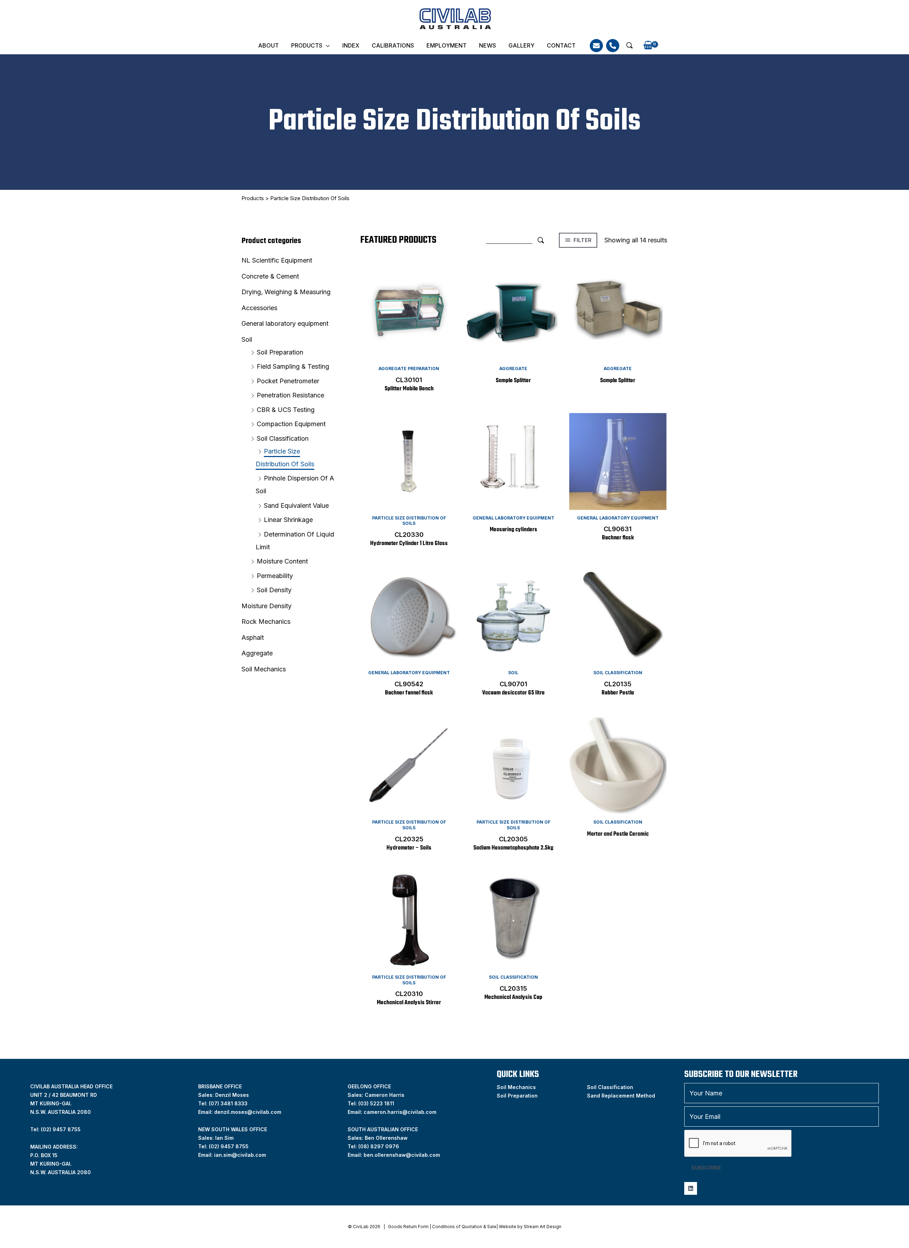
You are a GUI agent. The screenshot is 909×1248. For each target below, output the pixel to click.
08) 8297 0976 (379, 1146)
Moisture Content (282, 561)
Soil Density (274, 590)
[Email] (596, 45)
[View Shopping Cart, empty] (648, 45)
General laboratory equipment (284, 323)
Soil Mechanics (263, 669)
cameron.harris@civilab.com (400, 1112)
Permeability (275, 575)
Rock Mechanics (265, 621)
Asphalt (252, 637)
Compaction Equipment (291, 424)
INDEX (350, 45)
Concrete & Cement (270, 276)
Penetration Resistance (290, 395)
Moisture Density (266, 606)
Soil (246, 339)
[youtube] (690, 1188)
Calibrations (393, 45)
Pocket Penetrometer (288, 381)
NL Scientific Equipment (276, 260)
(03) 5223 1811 (376, 1103)
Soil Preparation (280, 352)
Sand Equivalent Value (296, 505)
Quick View (408, 354)
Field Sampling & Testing (293, 366)
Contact (561, 45)
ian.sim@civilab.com (240, 1155)
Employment (446, 45)
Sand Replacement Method (621, 1096)
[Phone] (612, 45)
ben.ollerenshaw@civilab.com (402, 1155)
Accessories (259, 308)
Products (306, 45)
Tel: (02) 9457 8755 (55, 1129)
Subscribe (706, 1168)
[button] (629, 45)
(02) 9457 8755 (229, 1146)
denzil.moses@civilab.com (247, 1112)
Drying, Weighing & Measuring (286, 292)
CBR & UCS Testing (286, 409)
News (487, 45)
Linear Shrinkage (288, 519)
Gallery (521, 45)
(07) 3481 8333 (228, 1103)
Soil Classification (283, 438)
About (268, 45)
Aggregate (257, 653)
